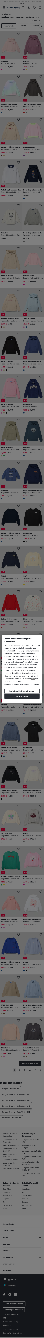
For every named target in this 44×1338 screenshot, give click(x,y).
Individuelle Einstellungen (21, 691)
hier (33, 679)
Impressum (35, 684)
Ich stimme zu (22, 696)
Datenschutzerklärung (22, 684)
